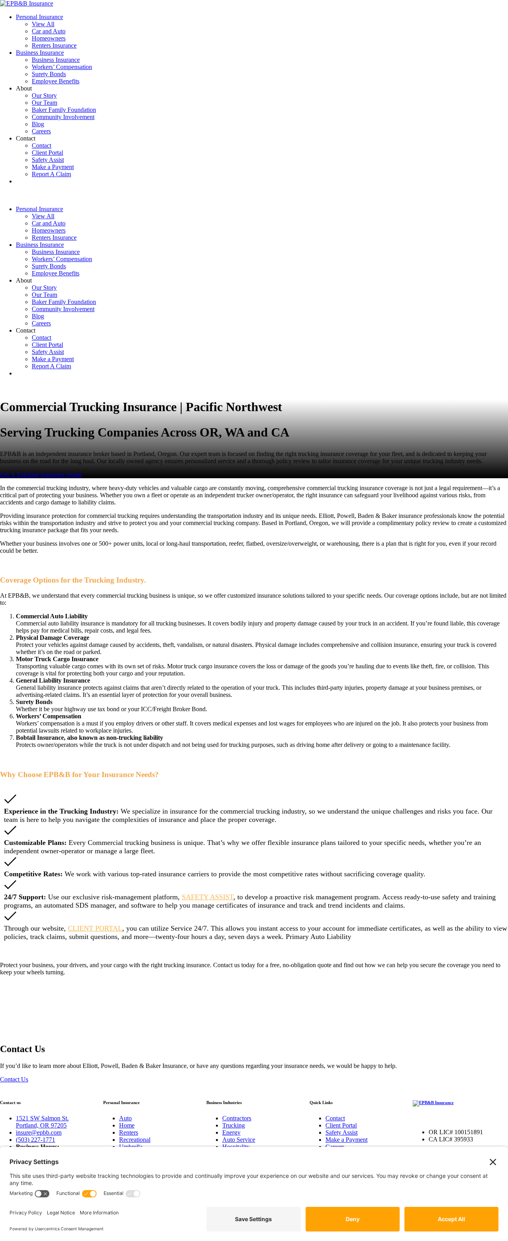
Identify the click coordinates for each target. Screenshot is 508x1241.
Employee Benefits (55, 81)
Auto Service (238, 1139)
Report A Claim (51, 174)
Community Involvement (63, 117)
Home (127, 1125)
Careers (41, 131)
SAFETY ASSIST (207, 897)
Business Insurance (40, 52)
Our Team (44, 102)
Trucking (233, 1125)
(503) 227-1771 (35, 1139)
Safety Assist (48, 159)
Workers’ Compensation (62, 66)
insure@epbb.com (39, 1132)
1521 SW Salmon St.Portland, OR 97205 (42, 1122)
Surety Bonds (49, 74)
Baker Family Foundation (64, 109)
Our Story (44, 95)
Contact (41, 145)
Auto (125, 1118)
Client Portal (47, 152)
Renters (128, 1132)
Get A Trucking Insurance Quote (41, 474)
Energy (231, 1132)
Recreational (134, 1139)
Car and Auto (48, 31)
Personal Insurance (39, 16)
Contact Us (14, 1079)
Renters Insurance (54, 45)
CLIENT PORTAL (95, 928)
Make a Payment (53, 167)
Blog (38, 124)
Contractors (236, 1118)
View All (43, 24)
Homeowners (48, 38)
